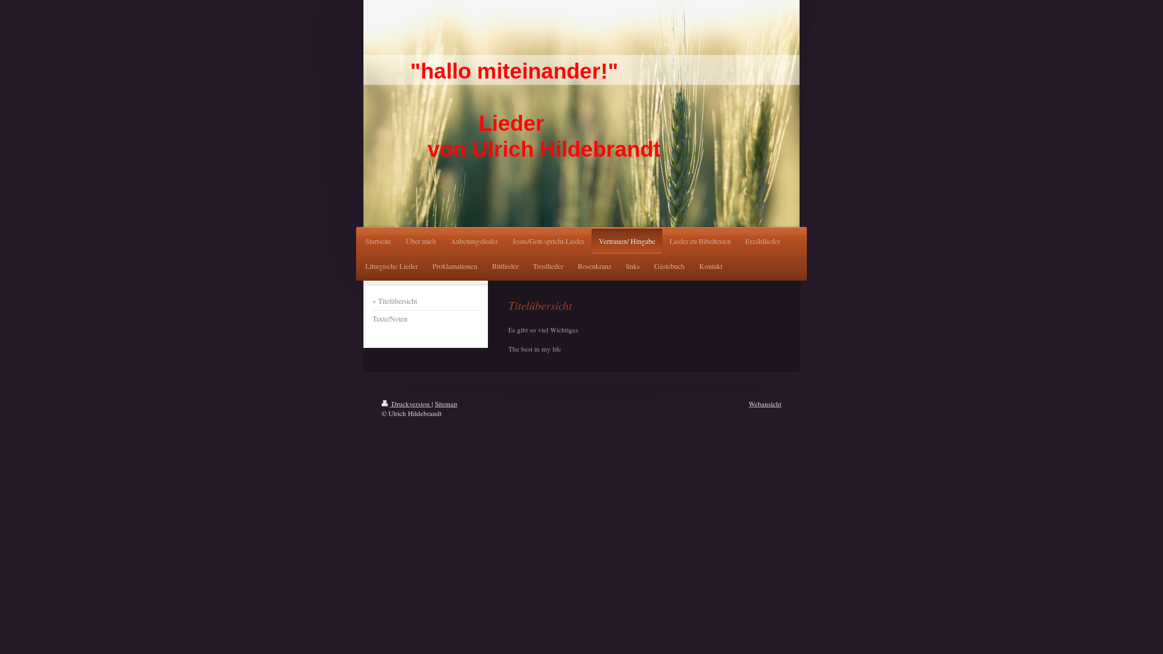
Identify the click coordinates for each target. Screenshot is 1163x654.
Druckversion (411, 403)
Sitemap (446, 403)
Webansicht (765, 403)
